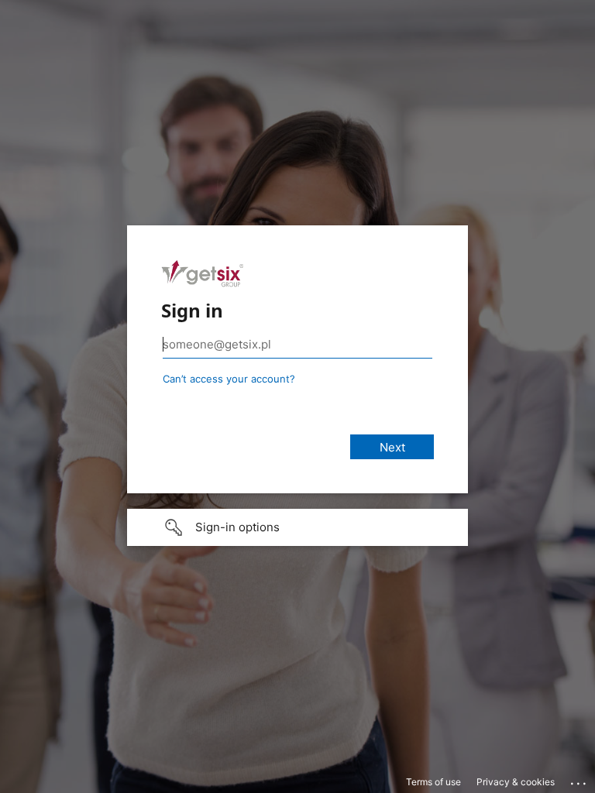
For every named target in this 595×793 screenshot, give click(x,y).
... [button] (579, 780)
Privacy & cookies (515, 782)
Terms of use (433, 782)
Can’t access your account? (229, 378)
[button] (297, 527)
